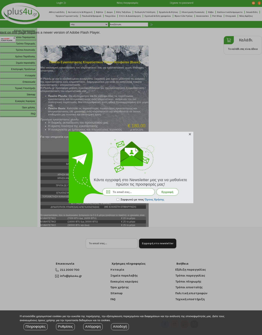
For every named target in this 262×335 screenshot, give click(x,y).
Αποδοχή (120, 326)
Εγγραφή (167, 191)
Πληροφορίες (36, 326)
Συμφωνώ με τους (142, 199)
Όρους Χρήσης (154, 199)
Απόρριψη (93, 326)
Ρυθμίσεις (65, 326)
